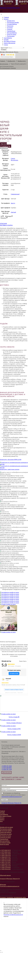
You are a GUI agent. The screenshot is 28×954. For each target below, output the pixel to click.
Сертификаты (8, 38)
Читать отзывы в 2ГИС (14, 729)
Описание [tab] (3, 223)
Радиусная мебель (5, 832)
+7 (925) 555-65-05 (5, 869)
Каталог (6, 19)
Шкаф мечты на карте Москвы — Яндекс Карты (14, 692)
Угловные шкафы (5, 842)
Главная (6, 17)
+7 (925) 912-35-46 (5, 860)
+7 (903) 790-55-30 (5, 855)
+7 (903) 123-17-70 (5, 866)
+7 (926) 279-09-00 (5, 867)
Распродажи (11, 36)
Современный (15, 194)
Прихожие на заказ (6, 834)
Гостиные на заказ (5, 836)
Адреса (2, 819)
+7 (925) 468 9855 (7, 768)
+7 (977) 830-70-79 (5, 850)
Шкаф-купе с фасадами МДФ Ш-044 (10, 459)
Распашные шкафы (13, 22)
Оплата (2, 818)
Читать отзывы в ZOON (14, 735)
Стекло (13, 158)
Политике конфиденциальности (13, 914)
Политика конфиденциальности (9, 886)
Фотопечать (14, 160)
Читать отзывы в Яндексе (14, 723)
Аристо (13, 203)
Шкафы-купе (11, 21)
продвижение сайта (20, 897)
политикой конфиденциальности (12, 796)
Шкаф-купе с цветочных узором (9, 469)
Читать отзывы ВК (14, 717)
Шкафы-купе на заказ (6, 827)
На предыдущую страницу (8, 68)
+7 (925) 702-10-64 (5, 854)
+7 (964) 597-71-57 (5, 857)
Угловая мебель (12, 24)
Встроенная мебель (6, 830)
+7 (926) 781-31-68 (5, 859)
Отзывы (6, 39)
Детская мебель (12, 33)
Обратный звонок (5, 875)
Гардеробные (11, 31)
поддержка (9, 897)
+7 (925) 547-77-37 (5, 864)
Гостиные (10, 27)
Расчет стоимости (5, 145)
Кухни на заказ (11, 34)
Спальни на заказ (5, 837)
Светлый (13, 212)
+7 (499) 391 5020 (7, 766)
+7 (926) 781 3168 (7, 769)
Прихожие (10, 26)
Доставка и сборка (9, 41)
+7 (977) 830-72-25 (5, 852)
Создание (3, 897)
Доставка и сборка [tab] (6, 225)
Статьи (6, 45)
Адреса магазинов (9, 43)
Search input (4, 48)
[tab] (14, 223)
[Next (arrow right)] (2, 952)
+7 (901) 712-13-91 (5, 862)
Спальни (9, 29)
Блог (1, 821)
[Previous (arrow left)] (0, 952)
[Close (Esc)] (2, 774)
